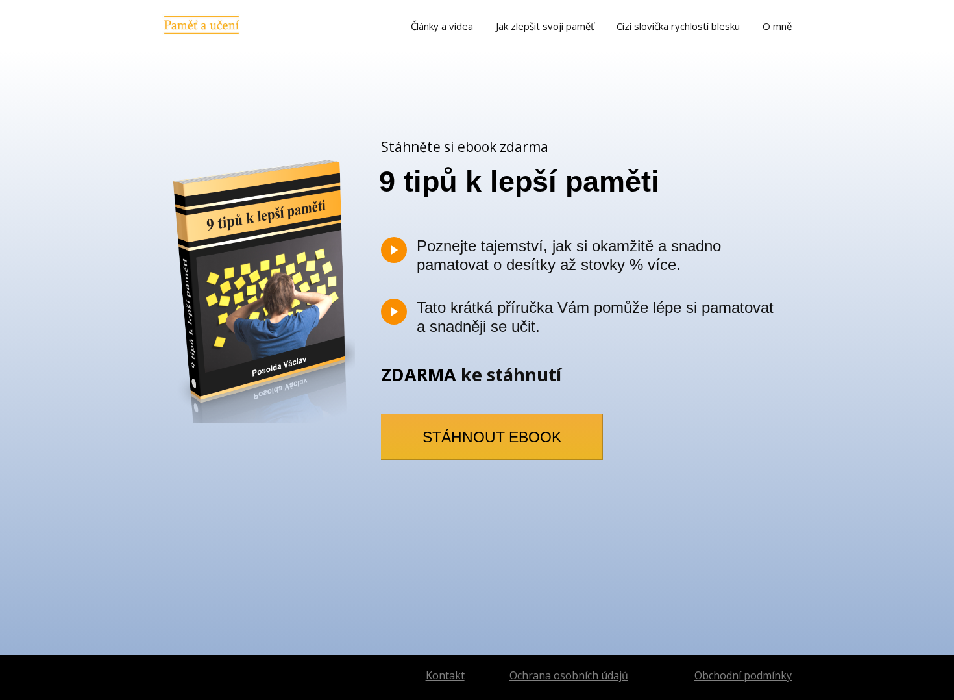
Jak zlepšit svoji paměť (545, 25)
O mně (777, 25)
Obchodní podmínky (743, 675)
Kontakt (445, 675)
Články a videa (442, 25)
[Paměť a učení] (201, 25)
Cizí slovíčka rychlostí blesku (678, 25)
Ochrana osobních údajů (568, 675)
